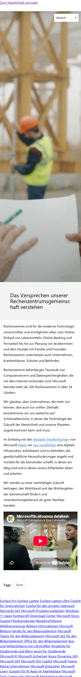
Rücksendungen (24, 620)
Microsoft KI (8, 656)
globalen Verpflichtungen (51, 439)
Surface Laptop (28, 600)
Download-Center (43, 615)
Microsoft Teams (65, 661)
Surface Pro (8, 600)
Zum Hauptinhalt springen (19, 2)
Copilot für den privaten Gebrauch (50, 605)
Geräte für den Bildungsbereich (34, 631)
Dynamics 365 (67, 656)
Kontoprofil (21, 615)
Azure (52, 656)
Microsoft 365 (10, 610)
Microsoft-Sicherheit (32, 656)
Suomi (19, 584)
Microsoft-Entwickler (45, 666)
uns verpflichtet (44, 445)
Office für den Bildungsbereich (46, 641)
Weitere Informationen (42, 626)
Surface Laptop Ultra (54, 600)
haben (22, 445)
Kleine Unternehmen (14, 666)
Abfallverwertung (12, 626)
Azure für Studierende (49, 651)
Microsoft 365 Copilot (36, 661)
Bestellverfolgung (48, 620)
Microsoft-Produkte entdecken (43, 610)
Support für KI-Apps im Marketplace (35, 671)
